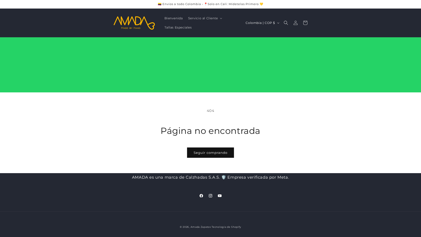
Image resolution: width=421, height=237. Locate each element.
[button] (205, 18)
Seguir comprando (210, 153)
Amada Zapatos (201, 226)
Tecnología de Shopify (226, 226)
